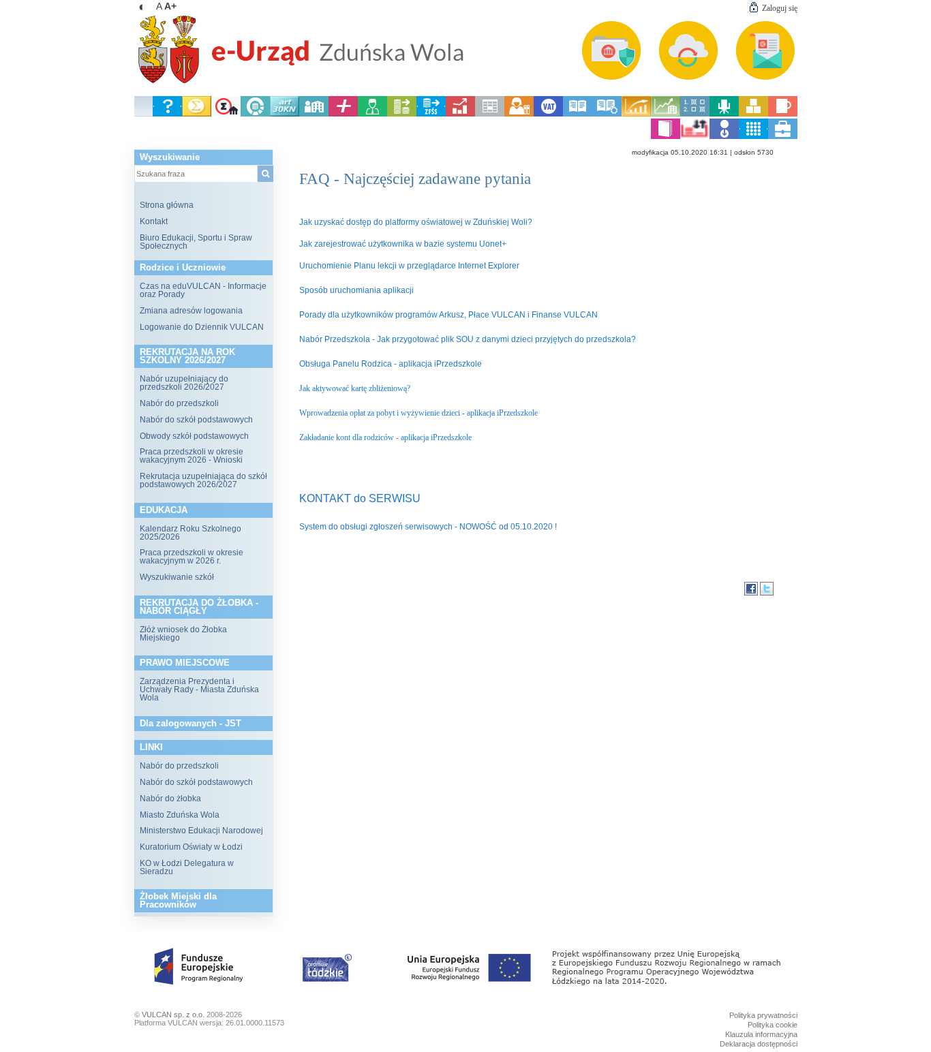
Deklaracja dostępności (758, 1044)
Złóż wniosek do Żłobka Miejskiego (183, 634)
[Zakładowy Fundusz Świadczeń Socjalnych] (431, 114)
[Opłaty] (724, 136)
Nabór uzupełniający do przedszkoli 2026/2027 (184, 383)
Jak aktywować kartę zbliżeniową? (355, 388)
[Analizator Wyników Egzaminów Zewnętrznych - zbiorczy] (636, 114)
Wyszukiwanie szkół (177, 577)
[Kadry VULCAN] (372, 114)
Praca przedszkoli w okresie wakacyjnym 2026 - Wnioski (191, 456)
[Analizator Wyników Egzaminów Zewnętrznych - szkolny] (665, 114)
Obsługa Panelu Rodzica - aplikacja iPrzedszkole (390, 364)
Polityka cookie (772, 1025)
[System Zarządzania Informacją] (694, 114)
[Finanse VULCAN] (460, 114)
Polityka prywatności (763, 1015)
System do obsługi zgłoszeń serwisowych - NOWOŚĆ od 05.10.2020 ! (428, 526)
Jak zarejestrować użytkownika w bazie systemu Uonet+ (402, 244)
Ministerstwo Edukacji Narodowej (201, 830)
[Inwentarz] (753, 136)
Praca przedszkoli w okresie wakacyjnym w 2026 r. (191, 557)
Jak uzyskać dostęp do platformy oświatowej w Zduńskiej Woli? (415, 222)
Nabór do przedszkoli (179, 403)
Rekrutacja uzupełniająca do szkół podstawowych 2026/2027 (203, 480)
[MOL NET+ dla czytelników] (577, 114)
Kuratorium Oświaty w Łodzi (191, 847)
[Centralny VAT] (548, 114)
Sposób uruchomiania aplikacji (356, 290)
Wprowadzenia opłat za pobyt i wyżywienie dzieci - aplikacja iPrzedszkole (418, 413)
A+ (170, 6)
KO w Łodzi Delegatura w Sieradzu (187, 867)
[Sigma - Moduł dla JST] (226, 114)
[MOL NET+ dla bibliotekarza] (607, 114)
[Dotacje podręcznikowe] (665, 136)
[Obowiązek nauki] (519, 114)
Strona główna (167, 205)
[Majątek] (724, 114)
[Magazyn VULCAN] (753, 114)
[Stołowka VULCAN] (782, 114)
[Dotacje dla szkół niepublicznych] (314, 114)
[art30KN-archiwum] (284, 114)
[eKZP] (694, 136)
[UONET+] (343, 114)
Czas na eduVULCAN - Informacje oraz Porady (203, 290)
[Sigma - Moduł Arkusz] (196, 114)
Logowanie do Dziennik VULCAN (202, 327)
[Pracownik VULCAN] (782, 136)
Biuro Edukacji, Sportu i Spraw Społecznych (196, 242)
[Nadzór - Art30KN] (255, 114)
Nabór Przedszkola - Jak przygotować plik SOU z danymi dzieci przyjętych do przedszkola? (467, 339)
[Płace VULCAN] (401, 114)
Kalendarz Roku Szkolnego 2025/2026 (190, 533)
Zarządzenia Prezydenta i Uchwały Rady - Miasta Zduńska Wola (199, 689)
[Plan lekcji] (489, 114)
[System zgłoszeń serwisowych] (167, 114)
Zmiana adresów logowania (191, 310)
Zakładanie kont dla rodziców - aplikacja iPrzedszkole (385, 437)
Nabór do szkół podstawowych (196, 419)
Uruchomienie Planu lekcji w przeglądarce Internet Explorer (409, 265)
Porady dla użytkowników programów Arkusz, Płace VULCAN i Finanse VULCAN (448, 315)
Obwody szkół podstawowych (194, 436)
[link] (465, 44)
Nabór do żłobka (170, 798)
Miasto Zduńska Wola (179, 815)
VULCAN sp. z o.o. (173, 1014)
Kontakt (154, 221)
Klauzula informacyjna (761, 1034)
